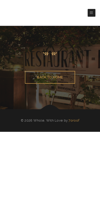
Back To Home (50, 77)
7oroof (73, 120)
